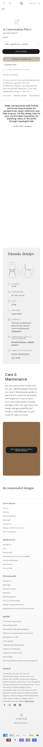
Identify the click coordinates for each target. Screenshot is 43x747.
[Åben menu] (4, 3)
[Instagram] (9, 705)
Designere (7, 524)
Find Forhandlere (9, 532)
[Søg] (39, 3)
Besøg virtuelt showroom (13, 528)
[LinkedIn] (19, 705)
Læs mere (7, 95)
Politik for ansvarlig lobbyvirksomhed (18, 633)
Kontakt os (7, 544)
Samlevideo (8, 564)
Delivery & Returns (10, 75)
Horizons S (16, 331)
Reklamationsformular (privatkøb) (16, 556)
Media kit (6, 593)
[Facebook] (4, 705)
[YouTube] (14, 705)
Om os (5, 508)
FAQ (4, 548)
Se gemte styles (10, 64)
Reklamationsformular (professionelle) (18, 608)
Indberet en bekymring (12, 653)
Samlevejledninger (10, 560)
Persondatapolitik (10, 625)
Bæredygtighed (9, 516)
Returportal (7, 552)
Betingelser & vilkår (11, 637)
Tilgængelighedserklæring (13, 645)
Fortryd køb (7, 568)
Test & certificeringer (11, 601)
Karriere (6, 512)
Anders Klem (16, 314)
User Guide (15, 358)
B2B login (7, 585)
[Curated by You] (9, 3)
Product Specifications (20, 354)
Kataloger (7, 520)
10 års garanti (8, 641)
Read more (29, 701)
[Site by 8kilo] (28, 723)
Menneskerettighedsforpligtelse (16, 629)
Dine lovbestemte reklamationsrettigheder (20, 661)
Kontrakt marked (9, 589)
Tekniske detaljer (20, 95)
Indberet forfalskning (11, 649)
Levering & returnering (12, 621)
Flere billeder (34, 95)
